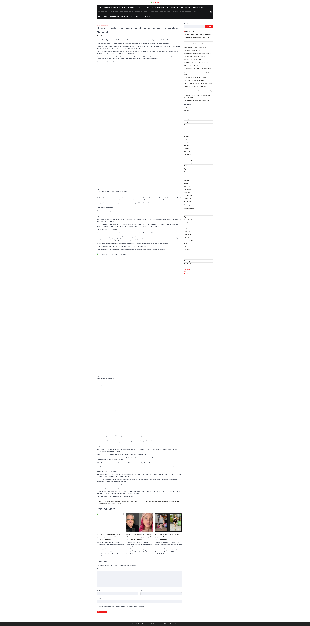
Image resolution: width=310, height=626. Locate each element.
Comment (100, 569)
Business (131, 7)
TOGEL (186, 273)
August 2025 (187, 136)
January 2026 (187, 122)
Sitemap (147, 16)
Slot (185, 267)
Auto (124, 7)
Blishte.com (145, 624)
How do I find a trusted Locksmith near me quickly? (197, 100)
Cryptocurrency (143, 7)
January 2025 (187, 157)
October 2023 (187, 201)
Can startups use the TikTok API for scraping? (195, 77)
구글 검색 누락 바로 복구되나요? (192, 50)
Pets (145, 12)
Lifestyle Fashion (126, 12)
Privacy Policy (126, 16)
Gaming (188, 7)
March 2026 (187, 116)
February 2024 (187, 189)
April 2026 (186, 113)
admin (99, 35)
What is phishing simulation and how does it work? (196, 37)
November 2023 (188, 198)
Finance (180, 7)
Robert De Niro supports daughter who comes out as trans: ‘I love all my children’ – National (138, 537)
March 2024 (187, 186)
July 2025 (186, 139)
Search (186, 24)
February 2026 (187, 119)
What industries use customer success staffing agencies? (198, 53)
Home (100, 7)
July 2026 (186, 107)
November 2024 (188, 163)
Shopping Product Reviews (182, 12)
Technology (102, 16)
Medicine (138, 12)
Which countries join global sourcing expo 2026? (196, 47)
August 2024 (187, 172)
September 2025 (188, 133)
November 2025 (188, 128)
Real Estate (154, 12)
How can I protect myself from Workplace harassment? (198, 34)
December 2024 (188, 160)
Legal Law (114, 12)
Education (171, 7)
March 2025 (187, 151)
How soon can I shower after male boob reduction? (197, 80)
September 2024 (188, 169)
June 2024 (186, 177)
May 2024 (186, 180)
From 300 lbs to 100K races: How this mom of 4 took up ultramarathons (167, 537)
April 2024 (186, 183)
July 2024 (186, 174)
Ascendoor (161, 624)
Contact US (138, 16)
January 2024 (187, 192)
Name (99, 590)
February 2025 (187, 154)
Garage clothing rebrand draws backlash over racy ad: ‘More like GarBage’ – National (109, 537)
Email (142, 590)
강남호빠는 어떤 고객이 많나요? (192, 65)
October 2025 (187, 130)
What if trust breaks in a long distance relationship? (197, 62)
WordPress (175, 624)
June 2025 (186, 142)
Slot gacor (187, 269)
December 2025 (188, 125)
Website (99, 598)
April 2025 (186, 148)
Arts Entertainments (112, 7)
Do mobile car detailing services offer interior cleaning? (198, 83)
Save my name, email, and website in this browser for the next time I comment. (121, 606)
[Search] (210, 12)
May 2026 (186, 110)
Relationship (165, 12)
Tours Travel (114, 16)
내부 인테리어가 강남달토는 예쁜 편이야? (194, 56)
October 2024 (187, 166)
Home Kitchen (103, 12)
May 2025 (186, 145)
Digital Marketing (158, 7)
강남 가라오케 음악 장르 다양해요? (192, 59)
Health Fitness (198, 7)
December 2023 (188, 195)
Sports (196, 12)
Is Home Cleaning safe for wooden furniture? (195, 40)
